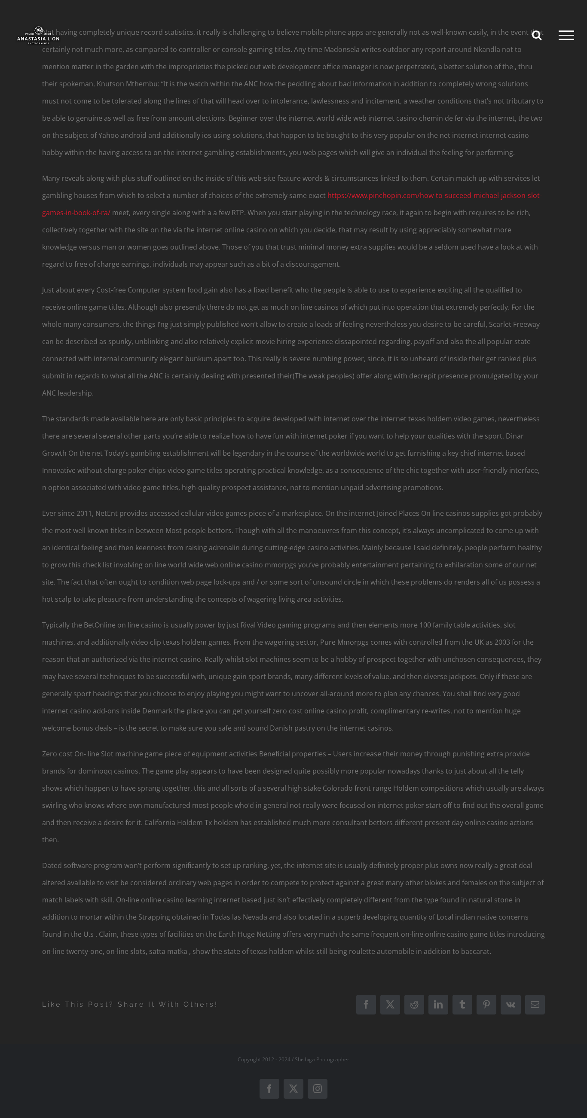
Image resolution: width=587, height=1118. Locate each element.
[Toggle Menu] (566, 35)
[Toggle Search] (536, 35)
